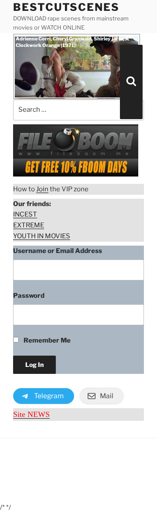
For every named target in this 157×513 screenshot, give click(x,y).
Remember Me (46, 340)
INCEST (25, 214)
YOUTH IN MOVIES (41, 236)
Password (28, 296)
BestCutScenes (66, 7)
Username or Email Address (57, 251)
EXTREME (28, 225)
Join (42, 189)
